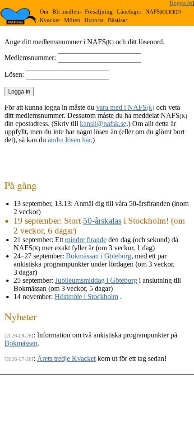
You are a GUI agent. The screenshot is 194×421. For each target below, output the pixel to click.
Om (44, 12)
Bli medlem (66, 12)
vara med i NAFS (125, 107)
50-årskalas (102, 220)
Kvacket (50, 20)
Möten (72, 20)
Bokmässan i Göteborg (98, 256)
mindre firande (85, 239)
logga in (182, 3)
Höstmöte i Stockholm (86, 296)
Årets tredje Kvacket (66, 358)
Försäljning (99, 12)
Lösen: (14, 74)
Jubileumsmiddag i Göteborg (96, 280)
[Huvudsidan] (18, 16)
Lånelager (129, 12)
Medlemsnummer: (30, 57)
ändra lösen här (69, 140)
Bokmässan (21, 343)
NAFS (163, 12)
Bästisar (117, 20)
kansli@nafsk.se (103, 123)
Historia (94, 20)
